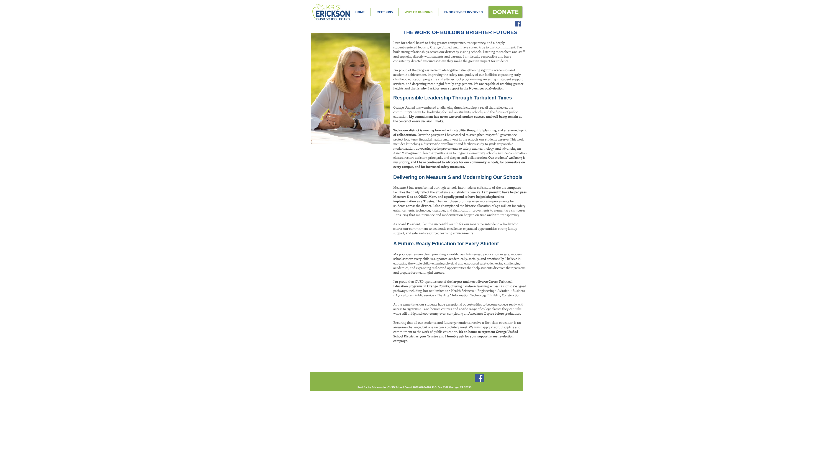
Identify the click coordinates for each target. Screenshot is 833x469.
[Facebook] (518, 23)
